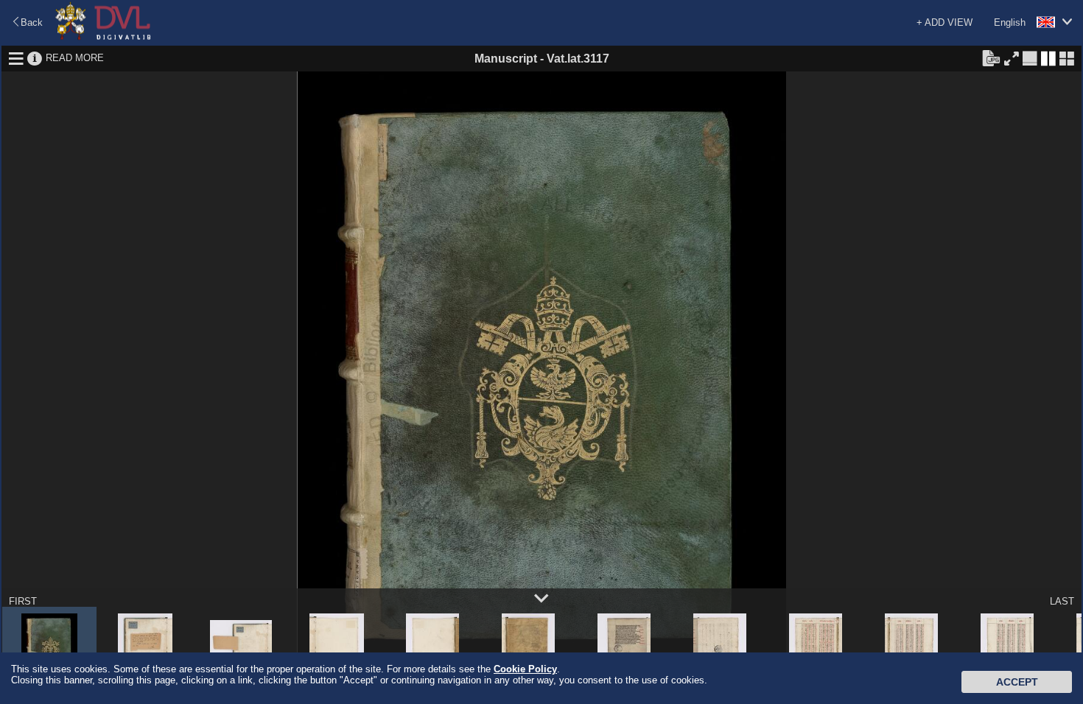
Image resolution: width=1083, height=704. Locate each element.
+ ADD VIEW (944, 22)
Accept (1017, 682)
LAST (1062, 601)
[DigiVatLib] (103, 37)
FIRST (23, 601)
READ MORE (75, 57)
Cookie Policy (525, 669)
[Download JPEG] (990, 57)
